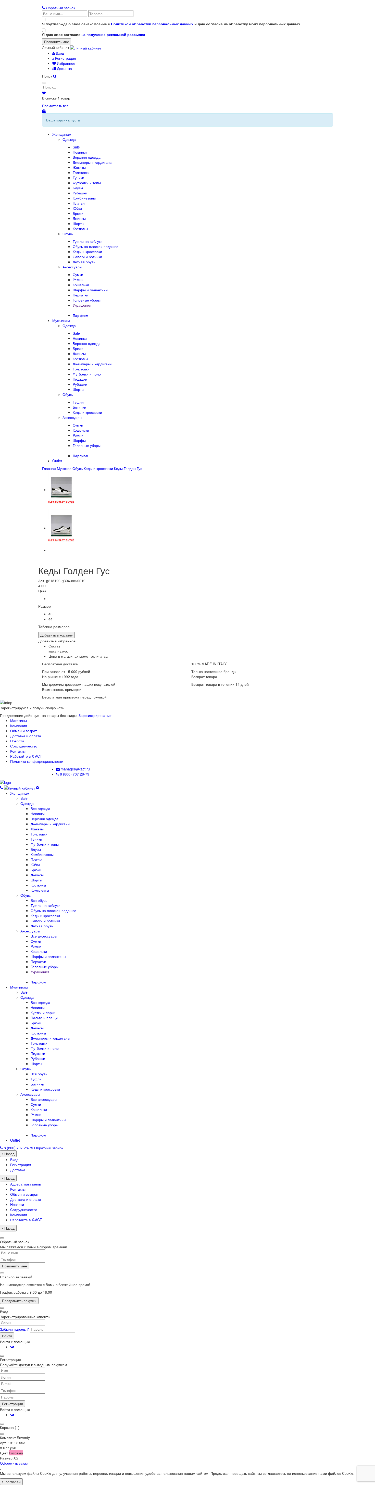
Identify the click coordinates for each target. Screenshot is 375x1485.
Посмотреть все (55, 105)
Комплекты (40, 890)
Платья (79, 203)
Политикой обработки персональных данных (152, 23)
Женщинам (61, 134)
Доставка (64, 68)
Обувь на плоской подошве (95, 246)
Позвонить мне (14, 1265)
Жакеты (79, 167)
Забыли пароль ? (15, 1329)
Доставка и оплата (25, 735)
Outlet (57, 460)
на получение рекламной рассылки (113, 34)
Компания (18, 725)
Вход (59, 53)
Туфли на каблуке (88, 241)
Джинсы (79, 218)
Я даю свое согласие (93, 34)
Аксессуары (72, 266)
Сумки (78, 274)
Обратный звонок (60, 7)
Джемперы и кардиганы (92, 162)
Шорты (78, 223)
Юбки (77, 208)
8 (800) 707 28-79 (74, 774)
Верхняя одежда (87, 157)
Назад (9, 1153)
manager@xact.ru (75, 768)
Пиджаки (80, 379)
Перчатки (80, 294)
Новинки (80, 152)
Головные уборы (87, 300)
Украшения (82, 305)
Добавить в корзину (56, 635)
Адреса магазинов (25, 1184)
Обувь (67, 233)
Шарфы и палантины (90, 289)
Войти (7, 1335)
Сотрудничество (23, 745)
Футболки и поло (87, 374)
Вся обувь (39, 900)
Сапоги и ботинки (87, 256)
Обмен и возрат (23, 730)
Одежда (69, 139)
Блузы (78, 187)
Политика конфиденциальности (36, 761)
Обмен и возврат (24, 1194)
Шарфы (79, 440)
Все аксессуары (44, 936)
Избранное (65, 63)
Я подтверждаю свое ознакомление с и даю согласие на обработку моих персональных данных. (171, 23)
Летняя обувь (84, 261)
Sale (76, 146)
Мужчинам (61, 320)
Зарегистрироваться (95, 715)
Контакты (18, 751)
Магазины (18, 720)
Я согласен (11, 1481)
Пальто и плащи (44, 1017)
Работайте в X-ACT (26, 756)
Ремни (78, 279)
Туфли (78, 402)
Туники (78, 177)
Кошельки (81, 284)
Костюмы (80, 228)
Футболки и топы (87, 182)
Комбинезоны (84, 198)
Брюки (78, 213)
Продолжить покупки (19, 1300)
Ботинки (79, 407)
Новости (17, 740)
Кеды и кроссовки (87, 251)
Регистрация (64, 58)
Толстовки (81, 172)
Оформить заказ (14, 1463)
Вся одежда (40, 808)
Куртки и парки (43, 1012)
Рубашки (80, 192)
